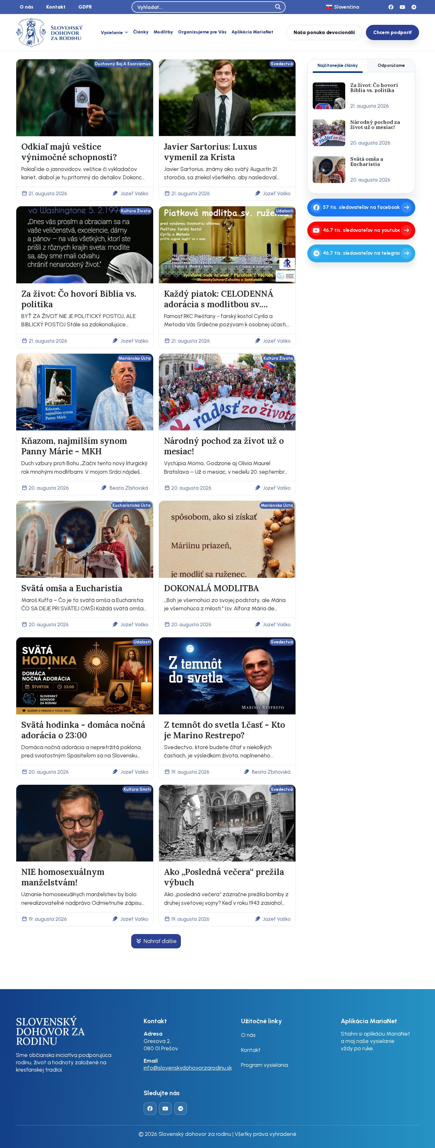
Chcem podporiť (392, 32)
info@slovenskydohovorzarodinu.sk (188, 1067)
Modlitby (163, 32)
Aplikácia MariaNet (252, 32)
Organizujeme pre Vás (202, 32)
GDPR (85, 7)
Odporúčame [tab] (391, 65)
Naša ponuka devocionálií (324, 32)
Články (140, 32)
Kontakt (56, 7)
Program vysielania (264, 1064)
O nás (26, 7)
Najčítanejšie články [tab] (337, 65)
